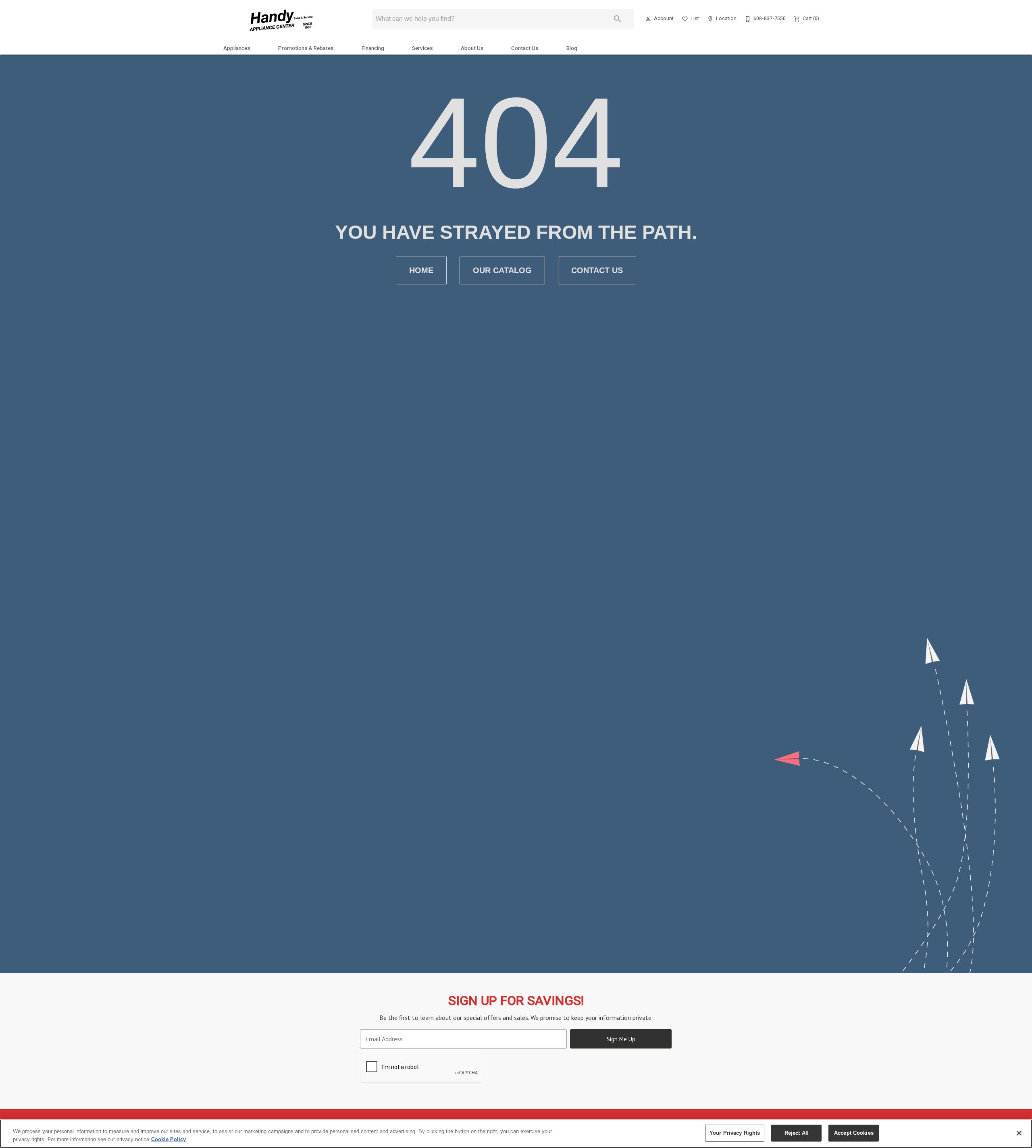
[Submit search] (617, 19)
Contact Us (525, 48)
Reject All (796, 1133)
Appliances (236, 48)
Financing (373, 48)
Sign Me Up (621, 1039)
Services (422, 48)
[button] (648, 19)
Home (421, 270)
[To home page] (281, 21)
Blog (571, 48)
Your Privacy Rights (735, 1133)
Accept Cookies (854, 1133)
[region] (516, 1133)
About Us (472, 48)
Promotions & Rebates (306, 48)
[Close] (1019, 1133)
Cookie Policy (168, 1139)
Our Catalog (502, 270)
